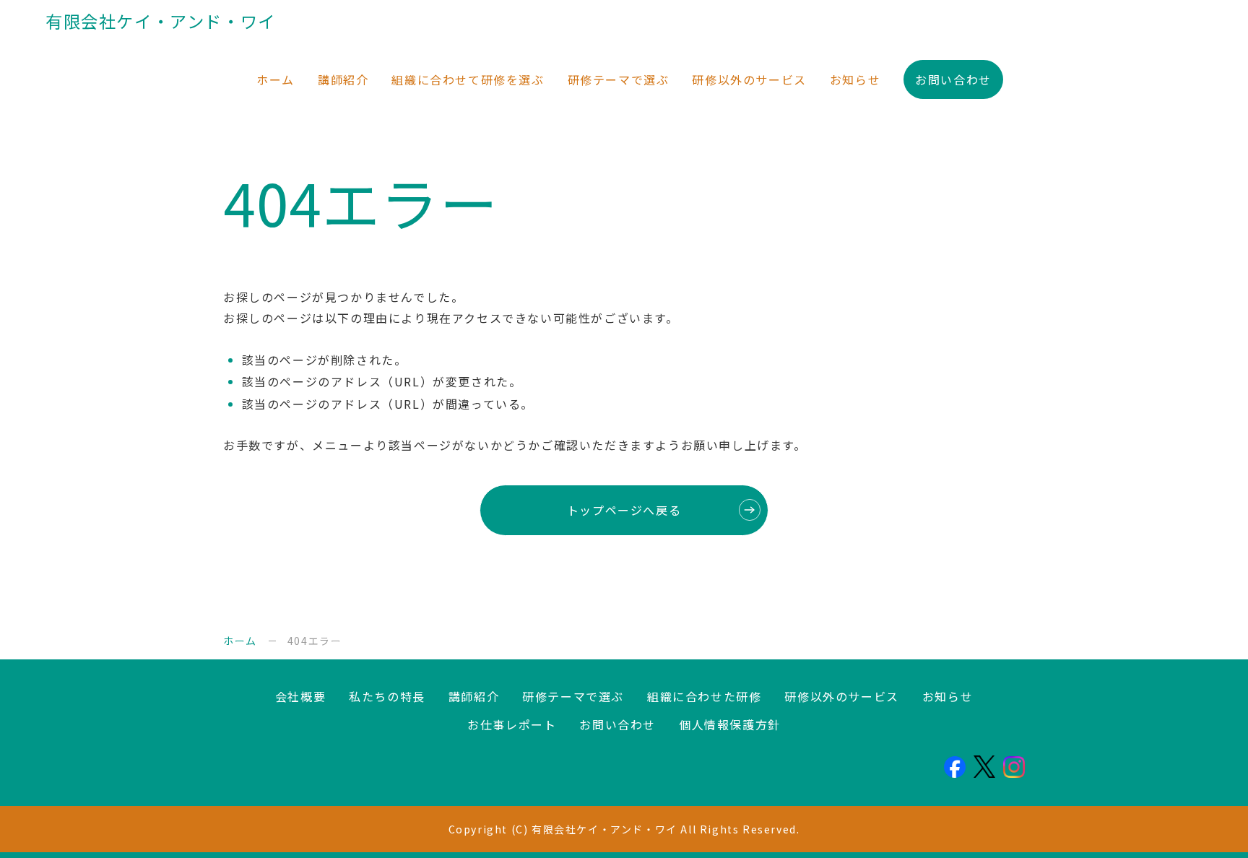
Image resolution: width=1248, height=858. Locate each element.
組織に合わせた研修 (704, 696)
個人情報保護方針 (730, 724)
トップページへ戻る (624, 510)
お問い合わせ (953, 79)
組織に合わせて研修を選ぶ (467, 79)
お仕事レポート (511, 724)
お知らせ (855, 79)
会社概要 (300, 696)
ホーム (275, 79)
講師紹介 (343, 79)
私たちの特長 (387, 696)
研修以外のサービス (749, 79)
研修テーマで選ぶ (619, 79)
